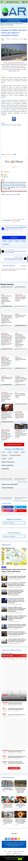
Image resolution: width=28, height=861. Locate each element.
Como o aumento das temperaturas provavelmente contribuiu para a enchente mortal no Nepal (13, 697)
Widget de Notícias (17, 853)
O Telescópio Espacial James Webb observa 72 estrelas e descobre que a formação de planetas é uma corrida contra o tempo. (16, 600)
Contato (14, 22)
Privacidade (19, 22)
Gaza (11, 67)
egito (9, 27)
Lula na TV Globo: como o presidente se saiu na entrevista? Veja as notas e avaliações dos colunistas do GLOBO (17, 584)
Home (7, 22)
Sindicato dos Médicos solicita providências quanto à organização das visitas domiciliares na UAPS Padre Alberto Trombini (17, 609)
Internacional (8, 103)
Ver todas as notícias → (14, 768)
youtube (21, 510)
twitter (21, 507)
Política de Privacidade (19, 851)
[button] (26, 2)
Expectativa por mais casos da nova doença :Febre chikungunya (13, 570)
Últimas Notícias (10, 154)
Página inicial (4, 27)
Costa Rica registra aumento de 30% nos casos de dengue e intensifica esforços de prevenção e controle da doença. (17, 640)
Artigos (4, 658)
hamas (15, 27)
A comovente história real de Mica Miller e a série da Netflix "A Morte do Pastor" (17, 577)
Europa (21, 658)
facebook (8, 507)
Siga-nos (3, 75)
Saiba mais (14, 859)
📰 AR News (7, 655)
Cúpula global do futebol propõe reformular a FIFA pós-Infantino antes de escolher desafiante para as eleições (17, 762)
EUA (17, 658)
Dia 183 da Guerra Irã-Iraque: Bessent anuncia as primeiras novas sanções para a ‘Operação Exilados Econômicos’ (17, 633)
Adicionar (14, 220)
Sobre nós (9, 853)
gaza (12, 27)
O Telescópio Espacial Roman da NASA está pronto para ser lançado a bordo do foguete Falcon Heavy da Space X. (17, 626)
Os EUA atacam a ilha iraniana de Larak (16, 714)
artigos (16, 182)
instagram (8, 510)
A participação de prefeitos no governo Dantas (20, 805)
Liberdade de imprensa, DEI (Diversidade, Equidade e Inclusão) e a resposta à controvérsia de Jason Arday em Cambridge (17, 617)
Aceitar (19, 859)
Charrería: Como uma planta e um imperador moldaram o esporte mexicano (15, 703)
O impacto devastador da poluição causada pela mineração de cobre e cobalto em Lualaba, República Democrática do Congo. (16, 592)
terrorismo (23, 27)
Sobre (10, 22)
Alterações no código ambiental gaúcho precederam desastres (7, 805)
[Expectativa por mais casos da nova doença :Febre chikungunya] (14, 556)
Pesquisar (14, 237)
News (4, 123)
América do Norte (11, 658)
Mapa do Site (19, 855)
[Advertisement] (14, 676)
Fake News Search (10, 855)
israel (19, 27)
